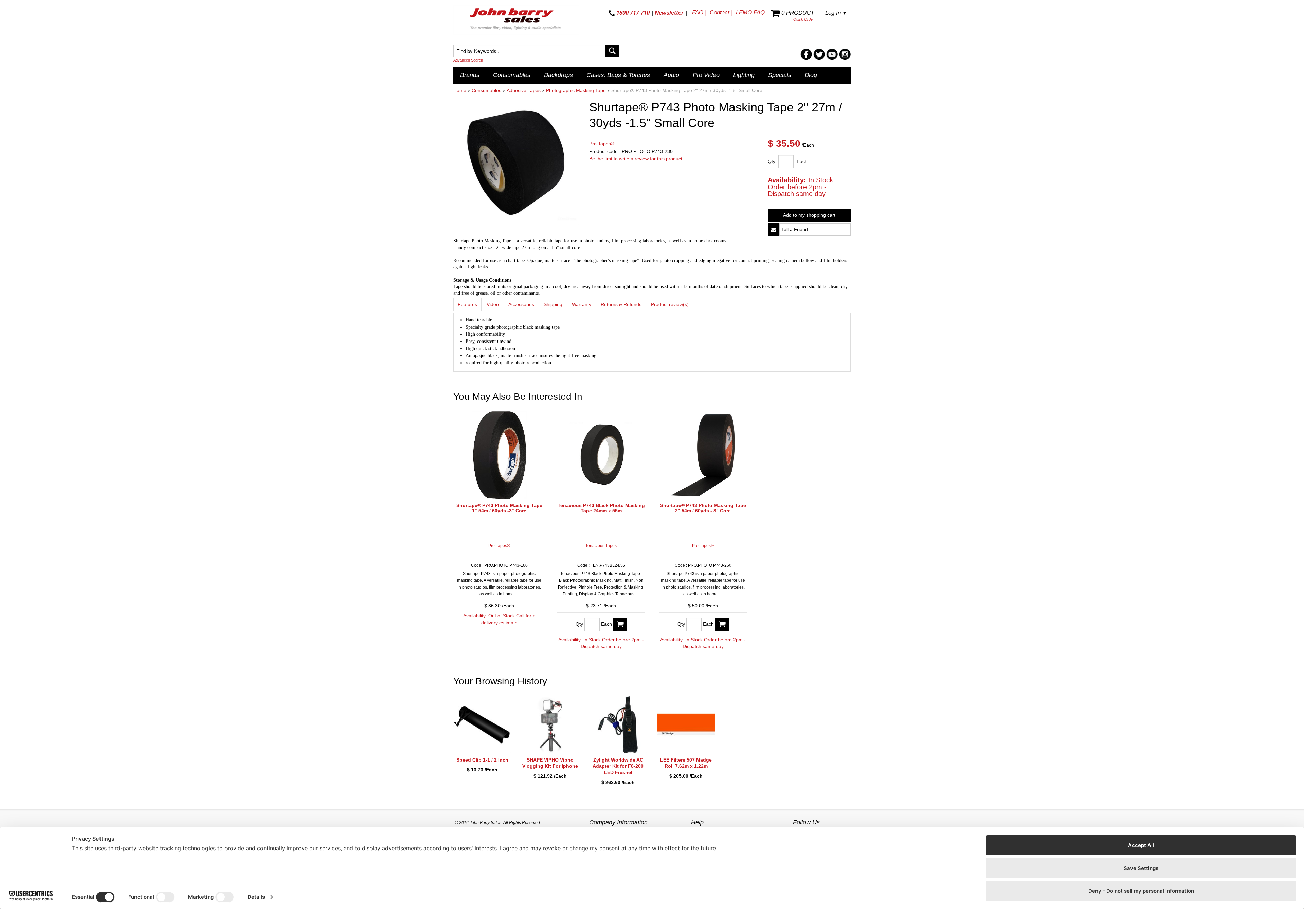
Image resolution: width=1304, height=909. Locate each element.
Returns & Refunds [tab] (621, 304)
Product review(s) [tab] (670, 304)
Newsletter (669, 13)
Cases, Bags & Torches (618, 75)
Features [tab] (467, 304)
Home (459, 90)
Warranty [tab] (581, 304)
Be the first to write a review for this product (635, 158)
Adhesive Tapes (524, 90)
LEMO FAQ (750, 12)
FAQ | (699, 12)
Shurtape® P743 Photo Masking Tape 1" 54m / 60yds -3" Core (499, 508)
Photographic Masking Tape (576, 90)
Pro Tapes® (601, 143)
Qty (771, 161)
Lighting (744, 75)
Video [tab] (493, 304)
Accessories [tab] (521, 304)
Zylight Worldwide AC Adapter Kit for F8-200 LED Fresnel (618, 766)
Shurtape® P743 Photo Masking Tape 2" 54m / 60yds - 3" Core (703, 508)
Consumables (511, 75)
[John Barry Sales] (516, 20)
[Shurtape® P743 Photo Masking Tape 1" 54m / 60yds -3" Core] (499, 455)
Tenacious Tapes (601, 545)
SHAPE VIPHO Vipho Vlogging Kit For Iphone (550, 763)
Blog (811, 75)
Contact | (721, 12)
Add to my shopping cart (809, 215)
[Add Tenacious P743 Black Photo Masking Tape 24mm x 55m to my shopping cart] (620, 624)
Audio (671, 75)
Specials (779, 75)
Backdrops (558, 75)
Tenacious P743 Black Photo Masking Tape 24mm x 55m (601, 508)
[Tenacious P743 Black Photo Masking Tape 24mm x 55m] (601, 455)
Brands (469, 75)
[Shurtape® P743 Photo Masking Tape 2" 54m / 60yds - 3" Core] (703, 455)
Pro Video (706, 75)
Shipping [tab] (553, 304)
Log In (836, 13)
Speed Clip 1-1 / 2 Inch (482, 760)
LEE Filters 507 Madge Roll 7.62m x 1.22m (686, 763)
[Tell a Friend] (773, 229)
